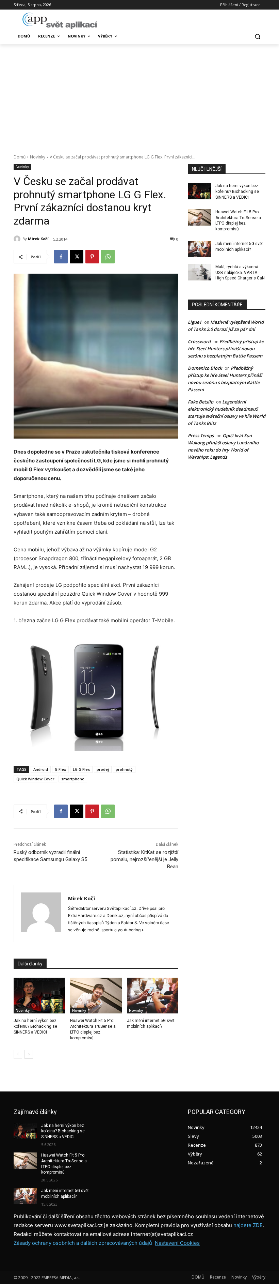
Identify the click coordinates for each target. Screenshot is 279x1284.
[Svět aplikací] (60, 21)
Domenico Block (205, 368)
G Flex (60, 769)
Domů (20, 157)
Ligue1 (194, 322)
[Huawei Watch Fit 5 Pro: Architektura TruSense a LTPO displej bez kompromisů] (95, 996)
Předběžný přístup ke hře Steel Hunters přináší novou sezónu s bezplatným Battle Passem (226, 348)
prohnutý (124, 769)
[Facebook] (61, 256)
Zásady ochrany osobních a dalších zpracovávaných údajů (83, 1243)
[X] (76, 256)
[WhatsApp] (108, 256)
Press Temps (201, 435)
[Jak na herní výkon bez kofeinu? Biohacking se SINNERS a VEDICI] (39, 996)
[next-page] (28, 1054)
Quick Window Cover (35, 778)
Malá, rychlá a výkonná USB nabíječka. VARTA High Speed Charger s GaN (240, 272)
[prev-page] (18, 1054)
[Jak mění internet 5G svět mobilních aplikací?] (152, 996)
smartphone (72, 778)
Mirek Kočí (38, 238)
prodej (103, 769)
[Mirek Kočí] (18, 238)
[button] (257, 36)
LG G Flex (81, 769)
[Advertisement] (139, 95)
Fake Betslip (200, 402)
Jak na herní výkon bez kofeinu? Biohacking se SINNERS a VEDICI (35, 1026)
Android (40, 769)
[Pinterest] (92, 256)
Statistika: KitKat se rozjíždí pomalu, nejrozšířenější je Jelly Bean (144, 859)
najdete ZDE (248, 1225)
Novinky (37, 157)
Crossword (199, 341)
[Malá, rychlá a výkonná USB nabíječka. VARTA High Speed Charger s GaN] (199, 272)
